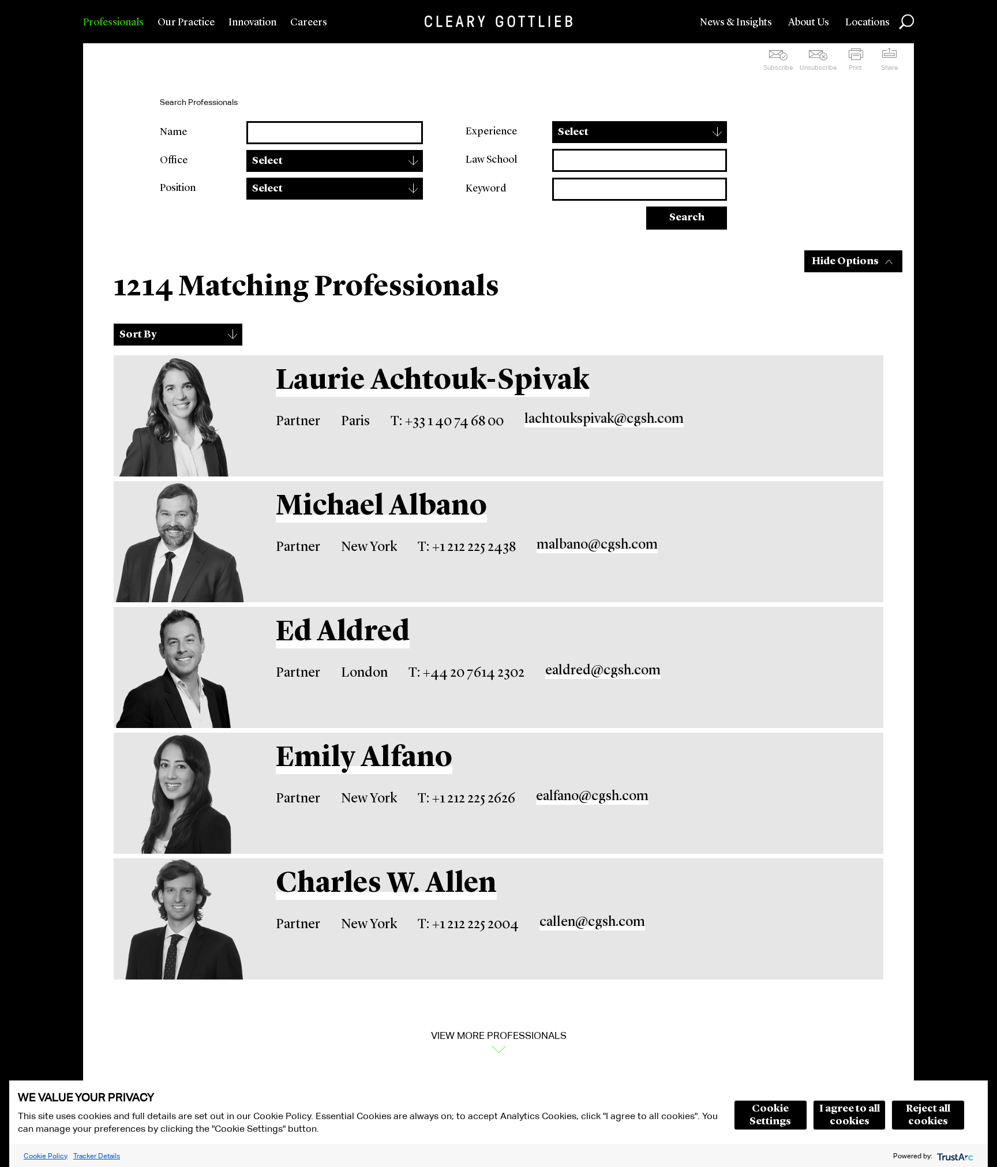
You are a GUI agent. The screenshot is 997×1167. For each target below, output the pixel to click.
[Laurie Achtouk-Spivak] (180, 415)
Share (889, 67)
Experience (491, 131)
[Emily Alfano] (180, 793)
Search (686, 217)
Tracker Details (96, 1155)
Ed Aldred (343, 632)
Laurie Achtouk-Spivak (433, 381)
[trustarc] (954, 1155)
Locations (867, 22)
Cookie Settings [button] (770, 1115)
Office (174, 160)
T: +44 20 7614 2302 (466, 673)
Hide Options (845, 261)
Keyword (486, 188)
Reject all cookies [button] (928, 1115)
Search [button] (906, 21)
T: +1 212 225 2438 (467, 547)
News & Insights (736, 22)
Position (178, 188)
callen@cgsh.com (592, 922)
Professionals (113, 22)
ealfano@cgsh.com (592, 797)
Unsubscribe (818, 67)
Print (855, 67)
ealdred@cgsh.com (603, 671)
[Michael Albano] (180, 541)
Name (173, 132)
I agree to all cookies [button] (849, 1115)
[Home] (498, 21)
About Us (808, 22)
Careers (308, 22)
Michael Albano (381, 507)
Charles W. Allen (386, 884)
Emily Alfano (364, 758)
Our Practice (186, 22)
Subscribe (778, 67)
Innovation (252, 22)
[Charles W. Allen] (180, 919)
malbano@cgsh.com (597, 545)
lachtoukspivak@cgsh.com (604, 419)
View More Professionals (499, 1035)
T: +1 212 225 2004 (468, 925)
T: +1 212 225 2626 (466, 799)
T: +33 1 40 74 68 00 (447, 422)
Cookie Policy (46, 1155)
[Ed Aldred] (180, 667)
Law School (491, 160)
